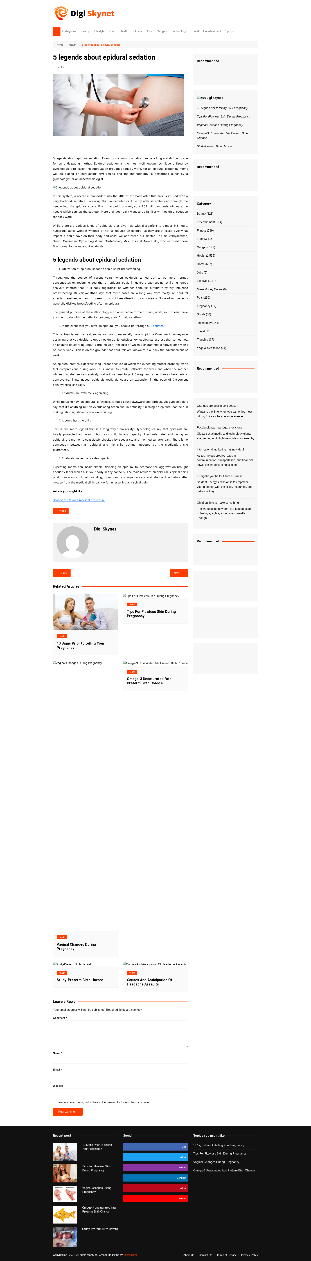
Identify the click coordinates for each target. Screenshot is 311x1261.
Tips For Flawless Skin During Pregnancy (223, 116)
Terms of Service (227, 1255)
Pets (200, 297)
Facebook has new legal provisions (219, 427)
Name (57, 1053)
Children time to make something (218, 502)
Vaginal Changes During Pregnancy (220, 124)
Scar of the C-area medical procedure (79, 500)
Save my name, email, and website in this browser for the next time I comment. (103, 1102)
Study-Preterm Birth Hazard (80, 980)
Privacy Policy (249, 1255)
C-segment (157, 326)
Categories (69, 31)
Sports (229, 31)
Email (57, 1069)
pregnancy (203, 306)
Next (176, 572)
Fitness (137, 31)
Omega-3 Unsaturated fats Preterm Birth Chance (149, 681)
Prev (64, 572)
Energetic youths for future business (219, 476)
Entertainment (212, 31)
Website (58, 1085)
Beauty (85, 31)
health (62, 510)
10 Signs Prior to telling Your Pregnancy (222, 108)
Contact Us (205, 1255)
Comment (60, 1017)
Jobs (149, 31)
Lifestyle (99, 31)
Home (201, 264)
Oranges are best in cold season (217, 405)
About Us (188, 1255)
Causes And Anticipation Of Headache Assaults (149, 982)
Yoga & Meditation (208, 348)
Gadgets (162, 31)
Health (124, 31)
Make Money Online (209, 289)
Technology (179, 31)
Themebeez (130, 1254)
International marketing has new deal (220, 449)
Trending (202, 339)
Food (112, 31)
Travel (195, 31)
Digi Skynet (214, 98)
